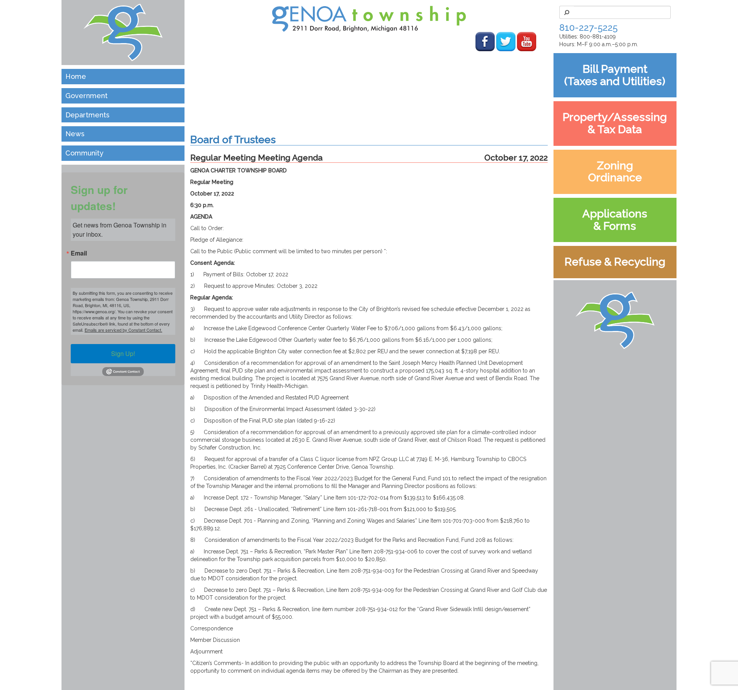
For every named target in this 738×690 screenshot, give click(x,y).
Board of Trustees (233, 139)
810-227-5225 (588, 27)
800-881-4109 (598, 36)
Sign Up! (123, 353)
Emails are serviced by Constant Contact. (123, 330)
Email (79, 253)
